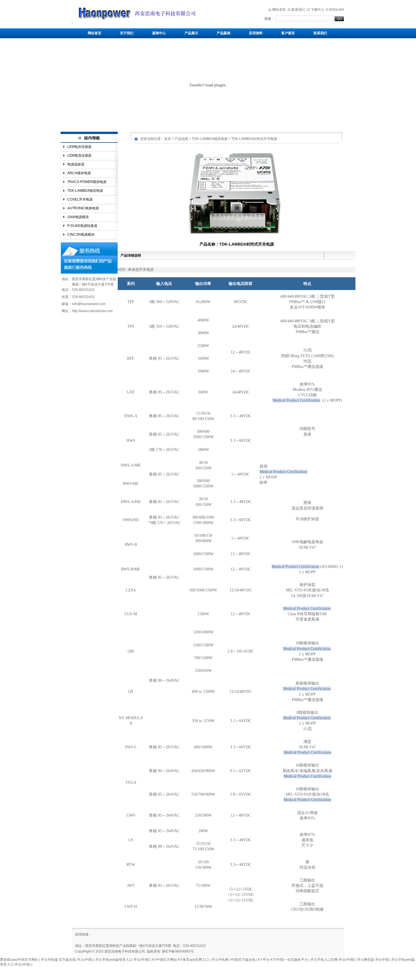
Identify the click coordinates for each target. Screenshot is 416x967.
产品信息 (181, 138)
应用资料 (256, 33)
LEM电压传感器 (79, 147)
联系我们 (298, 10)
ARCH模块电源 (79, 173)
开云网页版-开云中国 (373, 960)
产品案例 (223, 33)
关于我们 (127, 33)
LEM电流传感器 (79, 155)
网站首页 (279, 10)
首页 (167, 138)
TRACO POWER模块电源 (86, 182)
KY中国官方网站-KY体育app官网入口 (180, 960)
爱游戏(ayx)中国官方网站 (19, 960)
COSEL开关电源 (80, 199)
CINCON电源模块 (81, 235)
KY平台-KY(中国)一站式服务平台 (283, 960)
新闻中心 (159, 33)
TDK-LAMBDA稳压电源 (85, 191)
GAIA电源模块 (78, 217)
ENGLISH (336, 10)
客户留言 (288, 33)
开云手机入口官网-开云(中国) (332, 960)
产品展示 (191, 33)
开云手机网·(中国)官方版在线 (233, 960)
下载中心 (317, 10)
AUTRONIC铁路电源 (83, 208)
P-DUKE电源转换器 (82, 226)
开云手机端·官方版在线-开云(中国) (67, 960)
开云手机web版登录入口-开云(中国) (122, 960)
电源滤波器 (75, 164)
